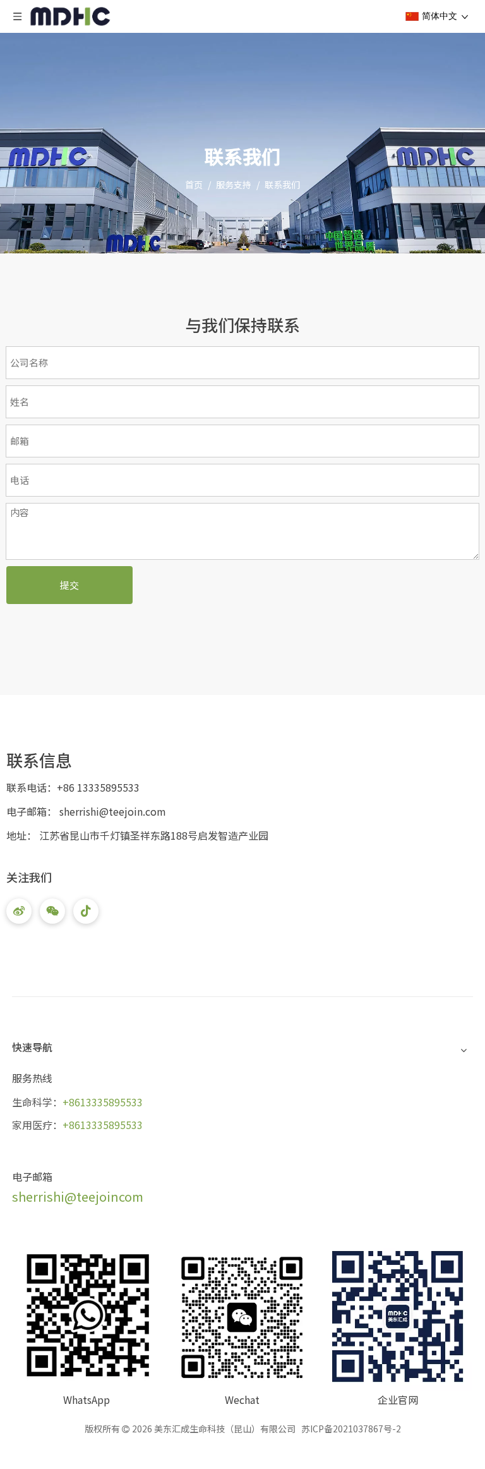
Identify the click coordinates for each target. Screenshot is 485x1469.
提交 (69, 584)
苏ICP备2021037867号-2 (351, 1428)
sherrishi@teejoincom (77, 1196)
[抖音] (86, 911)
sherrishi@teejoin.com (112, 811)
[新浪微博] (19, 911)
